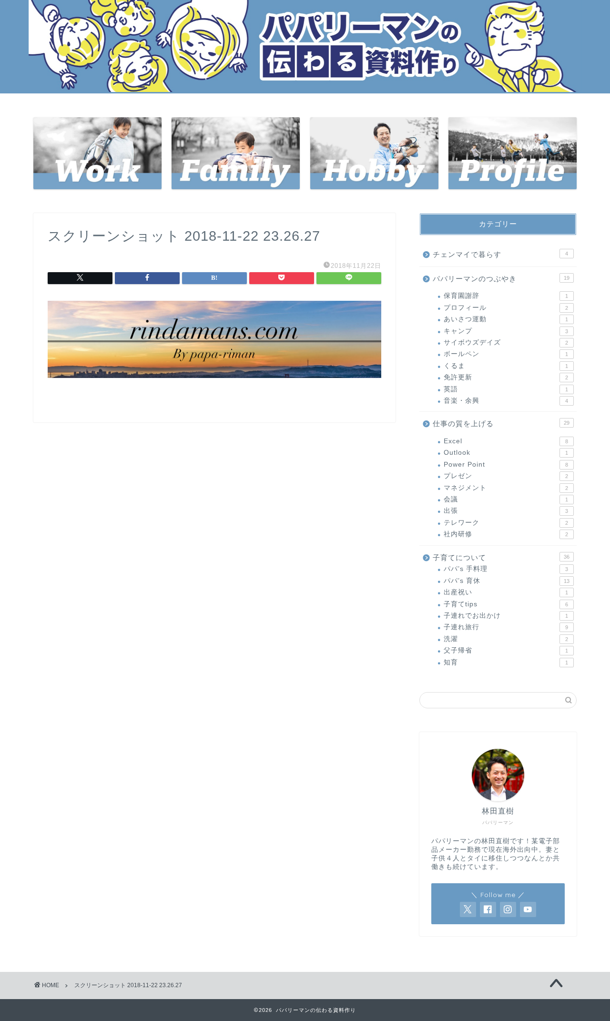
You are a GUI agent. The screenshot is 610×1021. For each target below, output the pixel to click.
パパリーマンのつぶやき (501, 279)
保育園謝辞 (506, 295)
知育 (506, 662)
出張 (506, 510)
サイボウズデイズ (506, 342)
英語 (506, 389)
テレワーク (506, 522)
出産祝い (506, 592)
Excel (506, 441)
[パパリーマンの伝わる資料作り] (305, 89)
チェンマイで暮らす (500, 254)
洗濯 (506, 639)
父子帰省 (506, 650)
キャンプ (506, 331)
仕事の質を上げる (501, 423)
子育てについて (501, 557)
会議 (506, 499)
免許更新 (506, 377)
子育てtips (506, 604)
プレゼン (506, 476)
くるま (506, 365)
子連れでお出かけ (506, 615)
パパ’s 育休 (506, 580)
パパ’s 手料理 (506, 568)
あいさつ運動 (506, 319)
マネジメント (506, 487)
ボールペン (506, 353)
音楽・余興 (506, 400)
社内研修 (506, 534)
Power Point (506, 464)
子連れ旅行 (506, 627)
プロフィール (506, 307)
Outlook (506, 452)
